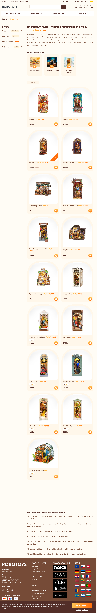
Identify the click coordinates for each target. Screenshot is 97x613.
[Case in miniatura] (83, 576)
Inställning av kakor (82, 610)
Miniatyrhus (36, 13)
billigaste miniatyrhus (68, 531)
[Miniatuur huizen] (77, 585)
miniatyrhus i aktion (77, 554)
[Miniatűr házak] (88, 581)
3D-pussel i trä (13, 13)
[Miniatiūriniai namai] (83, 581)
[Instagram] (70, 1)
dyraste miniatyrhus (65, 536)
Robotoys (4, 6)
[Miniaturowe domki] (83, 585)
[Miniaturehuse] (88, 566)
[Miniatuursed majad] (83, 571)
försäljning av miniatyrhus (72, 549)
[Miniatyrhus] (77, 595)
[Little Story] (61, 582)
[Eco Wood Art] (61, 588)
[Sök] (63, 7)
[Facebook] (67, 1)
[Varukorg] (91, 6)
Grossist (84, 1)
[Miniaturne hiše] (83, 590)
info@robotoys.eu (80, 8)
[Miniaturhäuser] (77, 571)
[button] (91, 1)
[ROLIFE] (61, 575)
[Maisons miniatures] (88, 576)
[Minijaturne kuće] (77, 576)
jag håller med (82, 606)
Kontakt (76, 1)
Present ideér (59, 13)
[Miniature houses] (77, 566)
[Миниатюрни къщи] (88, 595)
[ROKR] (61, 568)
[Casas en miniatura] (88, 571)
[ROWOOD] (61, 595)
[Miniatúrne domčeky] (88, 590)
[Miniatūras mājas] (77, 581)
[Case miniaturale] (77, 590)
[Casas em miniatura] (88, 585)
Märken (82, 13)
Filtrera (5, 27)
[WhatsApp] (64, 1)
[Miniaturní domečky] (83, 566)
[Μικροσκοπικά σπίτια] (83, 595)
